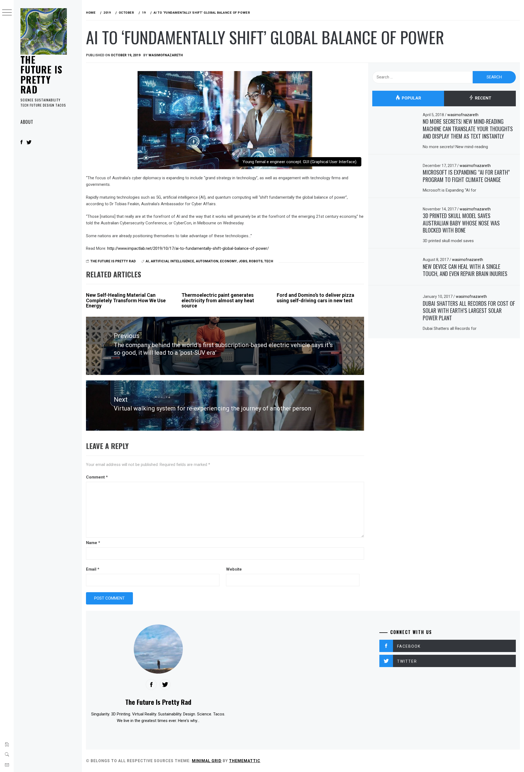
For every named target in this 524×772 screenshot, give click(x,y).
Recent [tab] (482, 98)
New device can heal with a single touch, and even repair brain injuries (465, 270)
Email (92, 569)
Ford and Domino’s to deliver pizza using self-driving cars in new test (315, 297)
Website (234, 569)
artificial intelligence (172, 261)
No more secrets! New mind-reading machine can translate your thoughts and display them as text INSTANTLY (468, 128)
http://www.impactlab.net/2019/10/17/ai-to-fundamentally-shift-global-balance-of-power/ (188, 248)
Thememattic (244, 761)
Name (93, 542)
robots (256, 261)
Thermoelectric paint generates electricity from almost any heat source (217, 300)
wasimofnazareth (165, 55)
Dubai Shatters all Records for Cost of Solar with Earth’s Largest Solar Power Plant (469, 310)
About (26, 122)
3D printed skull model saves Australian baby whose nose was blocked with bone (461, 223)
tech (268, 261)
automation (207, 261)
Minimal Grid (207, 761)
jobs (243, 261)
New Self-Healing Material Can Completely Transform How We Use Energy (126, 300)
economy (228, 261)
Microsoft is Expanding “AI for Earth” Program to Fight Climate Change (466, 176)
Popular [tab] (411, 98)
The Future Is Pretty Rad (41, 74)
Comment (97, 477)
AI (147, 261)
